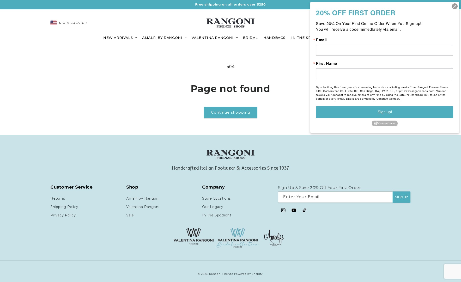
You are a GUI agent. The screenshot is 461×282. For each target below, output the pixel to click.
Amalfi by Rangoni (142, 198)
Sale (130, 215)
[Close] (455, 6)
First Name (326, 63)
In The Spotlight (216, 215)
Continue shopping (230, 112)
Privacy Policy (63, 215)
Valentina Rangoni (142, 206)
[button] (119, 37)
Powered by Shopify (248, 274)
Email (321, 40)
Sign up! (385, 112)
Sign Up (401, 197)
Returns (57, 198)
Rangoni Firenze (221, 274)
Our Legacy (212, 206)
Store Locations (216, 198)
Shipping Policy (64, 206)
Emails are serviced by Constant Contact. (373, 98)
